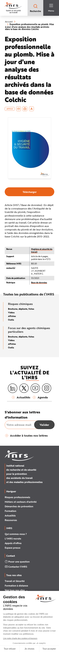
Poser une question (19, 561)
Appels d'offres (13, 543)
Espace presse (12, 547)
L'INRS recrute (13, 538)
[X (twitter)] (24, 388)
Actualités (10, 515)
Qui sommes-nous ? (16, 534)
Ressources (11, 520)
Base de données (39, 282)
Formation (10, 511)
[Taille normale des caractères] (31, 109)
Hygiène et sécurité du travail (41, 250)
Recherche (35, 11)
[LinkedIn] (12, 388)
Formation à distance (16, 585)
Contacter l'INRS (17, 566)
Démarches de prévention (19, 506)
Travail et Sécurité (15, 581)
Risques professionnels (17, 497)
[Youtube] (35, 388)
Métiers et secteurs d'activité (21, 501)
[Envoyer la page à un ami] (18, 108)
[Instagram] (46, 388)
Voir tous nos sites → (16, 590)
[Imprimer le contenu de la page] (25, 108)
